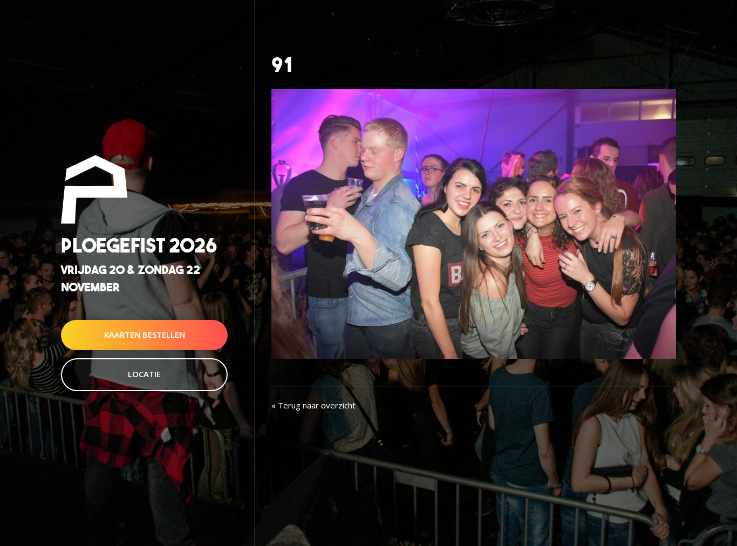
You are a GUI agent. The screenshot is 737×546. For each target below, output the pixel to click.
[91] (473, 222)
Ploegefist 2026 (139, 246)
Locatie (144, 373)
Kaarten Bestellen (144, 334)
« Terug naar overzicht (313, 405)
